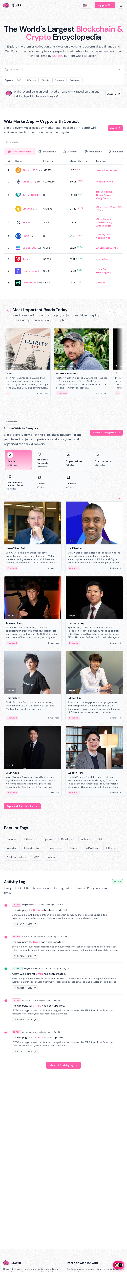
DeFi (19, 80)
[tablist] (63, 151)
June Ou (101, 269)
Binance (27, 208)
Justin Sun (102, 259)
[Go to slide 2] (119, 498)
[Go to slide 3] (121, 498)
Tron (25, 259)
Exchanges (75, 80)
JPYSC (37, 1005)
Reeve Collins (104, 191)
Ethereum (59, 80)
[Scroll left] (110, 311)
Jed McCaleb (103, 222)
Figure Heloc (30, 270)
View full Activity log (61, 1065)
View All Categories (104, 432)
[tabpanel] (63, 223)
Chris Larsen (103, 219)
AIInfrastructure (16, 857)
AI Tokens (31, 80)
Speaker (49, 839)
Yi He (100, 210)
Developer (67, 839)
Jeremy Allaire (104, 234)
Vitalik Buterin (104, 181)
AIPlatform (92, 848)
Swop (36, 942)
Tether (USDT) (31, 195)
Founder (12, 839)
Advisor (85, 839)
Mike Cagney (103, 272)
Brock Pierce (103, 195)
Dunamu (38, 910)
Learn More (109, 93)
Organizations (29, 904)
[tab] (19, 151)
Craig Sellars (103, 198)
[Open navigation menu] (121, 5)
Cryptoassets (29, 1000)
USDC (26, 236)
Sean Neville (103, 237)
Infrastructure (32, 848)
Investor (12, 848)
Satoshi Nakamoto (107, 170)
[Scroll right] (119, 311)
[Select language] (87, 5)
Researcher (56, 848)
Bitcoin (45, 80)
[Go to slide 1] (116, 498)
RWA (36, 857)
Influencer (112, 848)
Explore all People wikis (20, 806)
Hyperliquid (29, 282)
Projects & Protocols (32, 936)
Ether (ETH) (29, 181)
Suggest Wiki (104, 5)
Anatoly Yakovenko (107, 247)
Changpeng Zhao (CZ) (109, 207)
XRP (25, 222)
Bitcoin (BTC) (30, 170)
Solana (51, 857)
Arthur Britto (103, 225)
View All (113, 128)
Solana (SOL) (30, 247)
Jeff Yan (100, 282)
